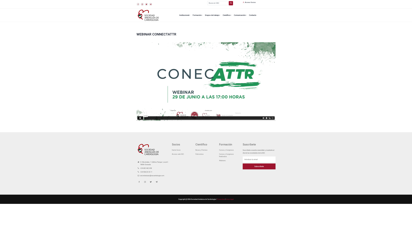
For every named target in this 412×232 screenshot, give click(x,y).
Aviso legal (230, 199)
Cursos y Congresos (226, 150)
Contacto (252, 15)
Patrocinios (199, 154)
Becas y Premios (201, 150)
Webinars (222, 161)
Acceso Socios (250, 2)
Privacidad (221, 199)
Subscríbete (259, 166)
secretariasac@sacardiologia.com (152, 176)
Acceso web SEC (178, 154)
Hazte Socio (176, 150)
